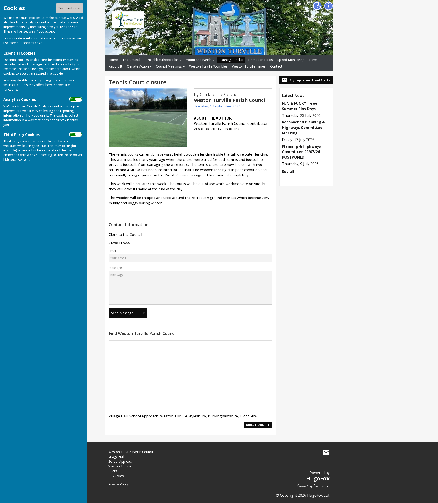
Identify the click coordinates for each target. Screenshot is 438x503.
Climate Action (138, 66)
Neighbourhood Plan (163, 59)
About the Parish (198, 59)
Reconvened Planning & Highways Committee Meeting (303, 128)
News (313, 59)
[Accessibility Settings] (328, 5)
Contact (276, 66)
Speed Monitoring (291, 59)
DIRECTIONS (255, 425)
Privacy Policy (118, 484)
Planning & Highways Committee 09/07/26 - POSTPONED (302, 152)
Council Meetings (169, 66)
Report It (115, 66)
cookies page (32, 43)
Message (115, 267)
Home (113, 59)
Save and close (69, 8)
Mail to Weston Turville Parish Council (326, 452)
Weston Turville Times (249, 66)
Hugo (318, 478)
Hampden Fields (260, 59)
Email (113, 251)
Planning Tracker (231, 59)
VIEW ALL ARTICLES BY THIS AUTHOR (216, 129)
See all (288, 171)
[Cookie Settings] (317, 5)
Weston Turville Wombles (208, 66)
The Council (131, 59)
